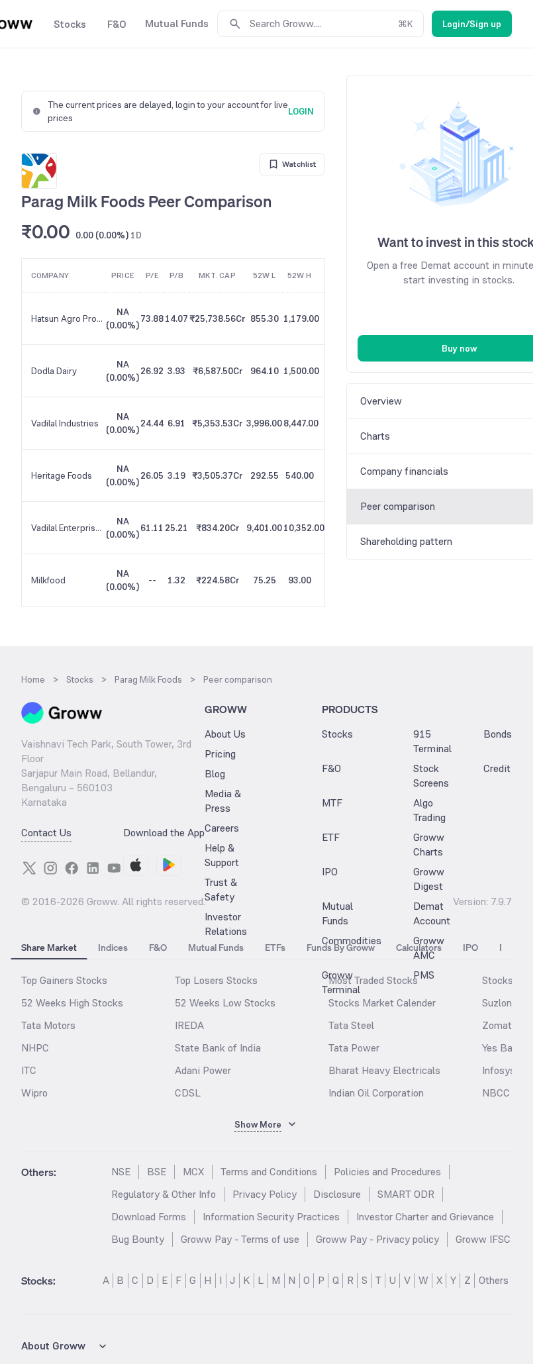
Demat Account (431, 913)
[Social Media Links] (29, 868)
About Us (225, 734)
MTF (332, 803)
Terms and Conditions (269, 1172)
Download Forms (148, 1217)
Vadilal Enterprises (68, 528)
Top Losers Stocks (216, 980)
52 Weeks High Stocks (72, 1003)
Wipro (34, 1093)
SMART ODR (405, 1194)
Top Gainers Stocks (64, 980)
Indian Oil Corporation (376, 1093)
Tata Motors (48, 1025)
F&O (331, 768)
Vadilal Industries (65, 423)
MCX (193, 1172)
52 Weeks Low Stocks (225, 1003)
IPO (330, 872)
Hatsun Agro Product (68, 318)
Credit (497, 768)
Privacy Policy (264, 1194)
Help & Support (222, 855)
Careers (222, 828)
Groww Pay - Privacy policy (377, 1239)
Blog (215, 774)
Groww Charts (428, 844)
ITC (28, 1070)
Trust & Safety (221, 889)
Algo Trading (429, 810)
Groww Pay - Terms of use (240, 1239)
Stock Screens (431, 775)
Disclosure (337, 1194)
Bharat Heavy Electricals (384, 1070)
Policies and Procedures (387, 1172)
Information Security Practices (271, 1217)
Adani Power (203, 1070)
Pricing (220, 754)
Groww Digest (428, 879)
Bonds (497, 734)
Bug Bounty (137, 1239)
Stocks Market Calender (382, 1003)
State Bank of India (218, 1048)
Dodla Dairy (54, 371)
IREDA (189, 1025)
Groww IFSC (483, 1239)
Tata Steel (351, 1025)
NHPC (35, 1048)
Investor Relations (226, 924)
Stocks (337, 734)
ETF (331, 837)
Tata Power (353, 1048)
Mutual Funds (337, 913)
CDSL (188, 1093)
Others (494, 1280)
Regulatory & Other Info (163, 1194)
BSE (156, 1172)
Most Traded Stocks (373, 980)
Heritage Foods (61, 475)
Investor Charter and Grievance (425, 1217)
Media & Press (223, 801)
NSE (120, 1172)
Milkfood (48, 580)
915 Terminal (432, 741)
